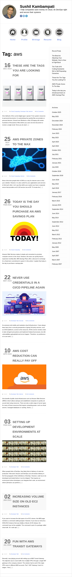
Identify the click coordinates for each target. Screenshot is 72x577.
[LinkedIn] (26, 16)
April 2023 (55, 142)
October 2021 (56, 150)
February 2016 (57, 196)
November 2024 (57, 125)
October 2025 (56, 112)
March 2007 (56, 260)
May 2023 (55, 137)
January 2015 (56, 205)
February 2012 (57, 239)
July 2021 (55, 154)
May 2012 (55, 230)
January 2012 (56, 243)
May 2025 (55, 116)
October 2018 (56, 171)
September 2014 (57, 209)
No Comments (40, 111)
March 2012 (56, 234)
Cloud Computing (15, 111)
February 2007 (57, 264)
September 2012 (57, 222)
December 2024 (57, 121)
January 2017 (56, 192)
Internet (31, 111)
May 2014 (55, 217)
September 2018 (57, 175)
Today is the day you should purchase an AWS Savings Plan (59, 93)
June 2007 (55, 251)
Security (21, 320)
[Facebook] (21, 16)
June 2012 (55, 226)
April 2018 (55, 188)
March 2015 (56, 201)
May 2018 (55, 184)
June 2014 (55, 213)
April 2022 (55, 146)
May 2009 (55, 247)
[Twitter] (24, 16)
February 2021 (57, 158)
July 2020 (55, 167)
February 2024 (57, 129)
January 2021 (56, 163)
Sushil (5, 111)
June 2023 (55, 133)
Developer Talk (24, 111)
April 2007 (55, 255)
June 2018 (55, 180)
